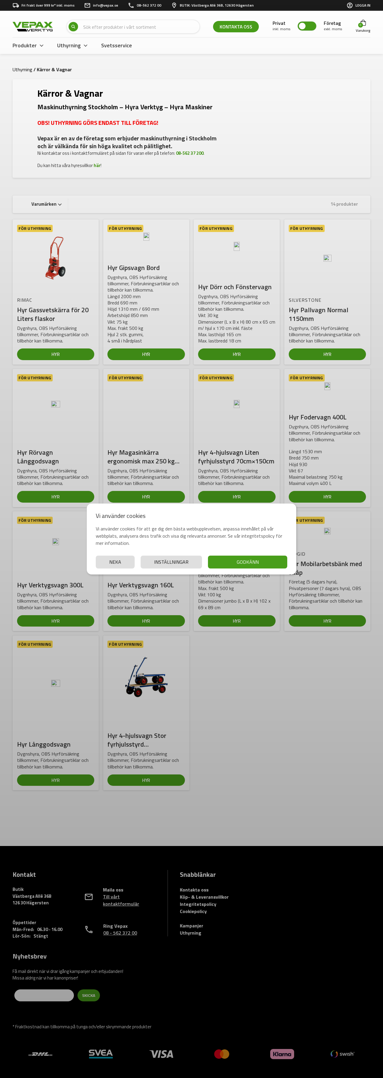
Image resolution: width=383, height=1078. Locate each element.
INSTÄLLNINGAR (171, 561)
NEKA (115, 561)
